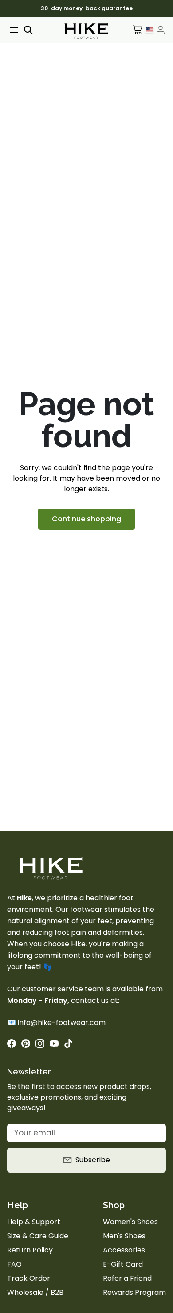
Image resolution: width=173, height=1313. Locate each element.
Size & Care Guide (37, 1236)
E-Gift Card (123, 1264)
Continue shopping (86, 519)
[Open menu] (13, 30)
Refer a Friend (127, 1278)
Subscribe (92, 1160)
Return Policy (30, 1250)
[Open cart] (137, 29)
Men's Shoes (124, 1236)
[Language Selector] (149, 30)
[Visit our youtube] (54, 1043)
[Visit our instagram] (39, 1043)
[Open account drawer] (160, 30)
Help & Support (33, 1222)
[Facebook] (11, 1043)
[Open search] (28, 30)
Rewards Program (134, 1292)
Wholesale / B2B (35, 1292)
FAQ (14, 1264)
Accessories (124, 1250)
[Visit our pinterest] (25, 1043)
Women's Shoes (130, 1222)
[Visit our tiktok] (68, 1043)
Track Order (28, 1278)
